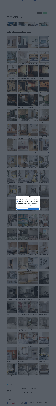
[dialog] (28, 203)
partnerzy (17, 201)
